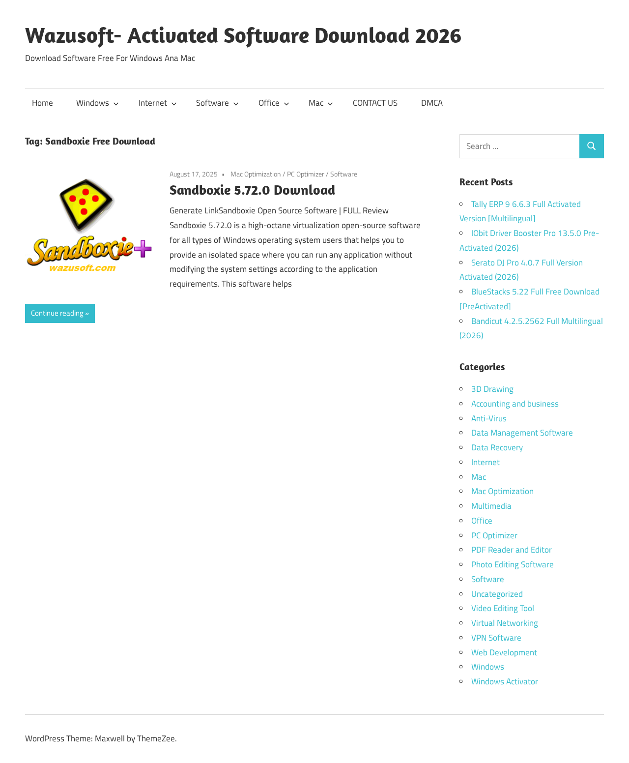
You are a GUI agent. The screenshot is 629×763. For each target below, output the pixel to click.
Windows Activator (504, 681)
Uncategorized (497, 593)
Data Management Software (522, 432)
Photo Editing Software (512, 564)
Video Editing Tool (502, 608)
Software (212, 102)
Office (269, 102)
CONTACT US (375, 102)
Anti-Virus (489, 418)
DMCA (432, 102)
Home (42, 102)
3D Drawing (492, 388)
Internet (153, 102)
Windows (92, 102)
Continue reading (57, 313)
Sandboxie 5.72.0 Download (252, 189)
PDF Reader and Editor (511, 549)
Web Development (504, 652)
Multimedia (491, 505)
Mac (316, 102)
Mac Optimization (255, 174)
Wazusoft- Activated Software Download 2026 (243, 35)
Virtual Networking (504, 622)
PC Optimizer (305, 174)
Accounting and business (515, 403)
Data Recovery (497, 447)
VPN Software (496, 637)
